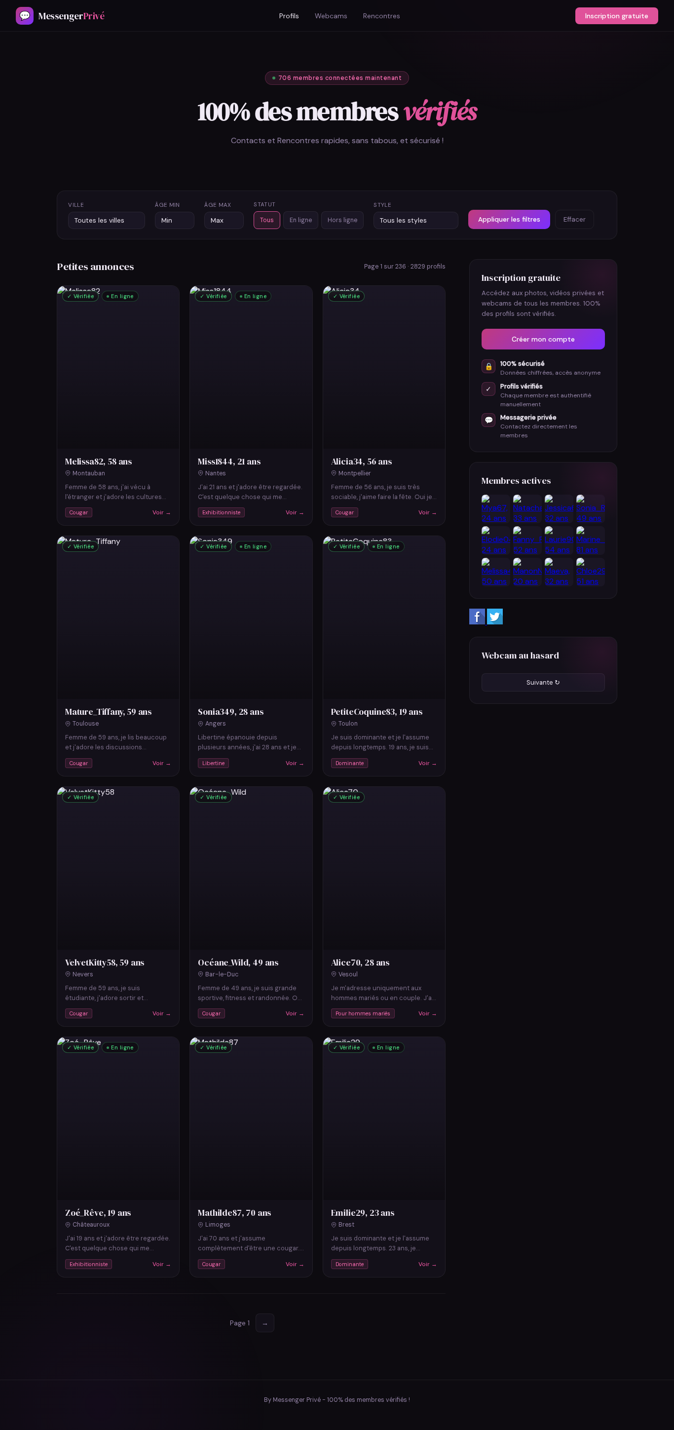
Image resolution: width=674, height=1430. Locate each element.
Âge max (217, 205)
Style (382, 205)
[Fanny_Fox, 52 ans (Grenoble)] (527, 540)
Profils (289, 15)
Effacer (574, 219)
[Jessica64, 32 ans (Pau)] (559, 509)
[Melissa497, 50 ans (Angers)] (496, 572)
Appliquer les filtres (509, 219)
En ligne (301, 220)
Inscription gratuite (616, 15)
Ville (76, 205)
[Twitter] (495, 622)
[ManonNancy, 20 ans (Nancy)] (527, 572)
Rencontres (381, 15)
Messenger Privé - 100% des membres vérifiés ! (341, 1400)
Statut (264, 204)
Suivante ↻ (543, 682)
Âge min (167, 205)
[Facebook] (478, 622)
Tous (267, 220)
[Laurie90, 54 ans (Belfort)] (559, 540)
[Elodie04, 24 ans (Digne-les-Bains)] (496, 540)
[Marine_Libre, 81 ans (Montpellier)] (590, 540)
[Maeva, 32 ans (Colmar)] (559, 572)
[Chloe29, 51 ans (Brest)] (590, 572)
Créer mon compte (543, 339)
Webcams (331, 15)
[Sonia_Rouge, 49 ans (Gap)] (590, 509)
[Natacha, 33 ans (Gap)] (527, 509)
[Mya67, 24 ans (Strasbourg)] (496, 509)
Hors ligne (342, 220)
